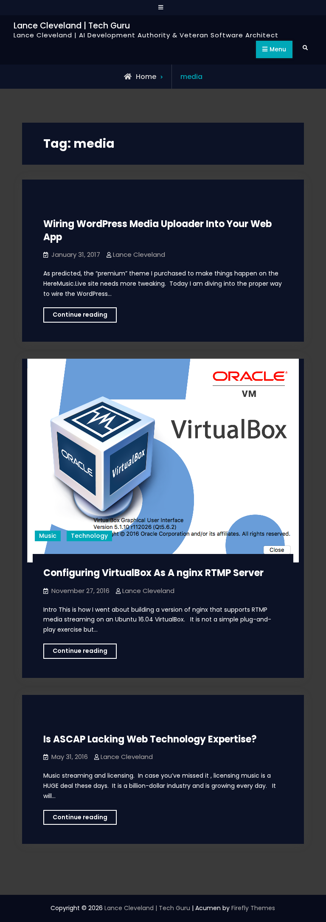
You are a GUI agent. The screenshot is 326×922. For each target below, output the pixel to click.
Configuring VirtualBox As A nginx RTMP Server (153, 572)
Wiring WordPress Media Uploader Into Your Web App (157, 230)
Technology (89, 535)
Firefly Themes (253, 908)
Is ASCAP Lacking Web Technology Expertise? (150, 739)
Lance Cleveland (139, 254)
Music (47, 535)
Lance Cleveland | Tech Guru (72, 25)
